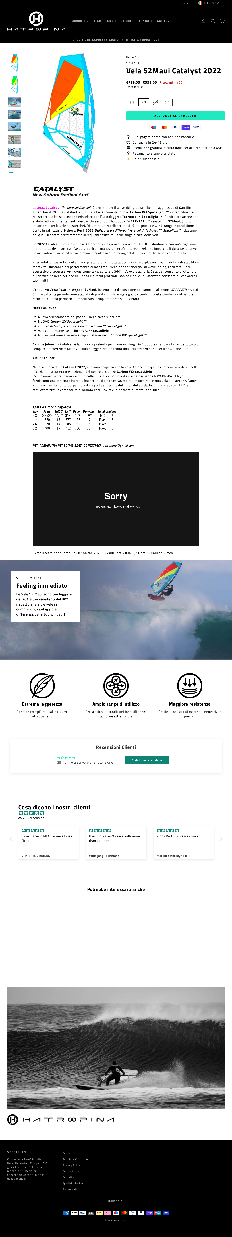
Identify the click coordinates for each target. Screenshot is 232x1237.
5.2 (167, 102)
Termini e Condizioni (76, 1159)
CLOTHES (127, 21)
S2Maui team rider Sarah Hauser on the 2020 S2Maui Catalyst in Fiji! (85, 553)
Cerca (66, 1153)
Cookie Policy (71, 1171)
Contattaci (69, 1177)
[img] (118, 813)
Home (130, 57)
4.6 (155, 102)
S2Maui (133, 63)
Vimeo (168, 553)
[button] (11, 838)
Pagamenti (70, 1189)
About (111, 21)
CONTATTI (145, 21)
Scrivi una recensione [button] (147, 760)
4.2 (143, 102)
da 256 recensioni (31, 817)
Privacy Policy (72, 1165)
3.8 (132, 102)
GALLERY (163, 21)
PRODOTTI (79, 21)
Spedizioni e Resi (73, 1183)
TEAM (98, 21)
